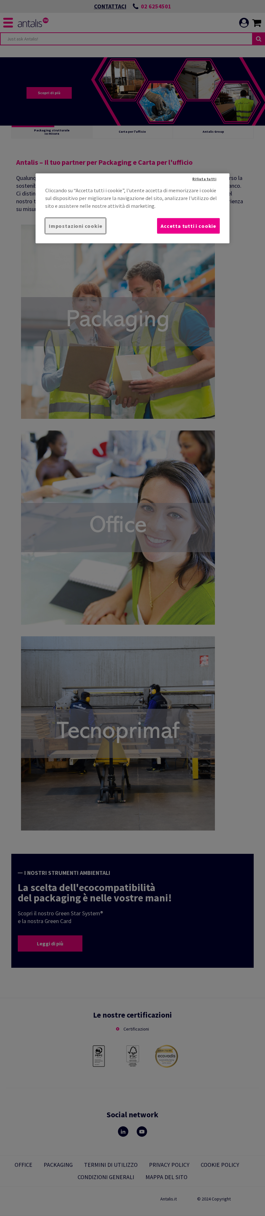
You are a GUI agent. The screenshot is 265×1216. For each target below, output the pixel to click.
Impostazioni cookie (75, 226)
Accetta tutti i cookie (188, 226)
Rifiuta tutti (204, 178)
